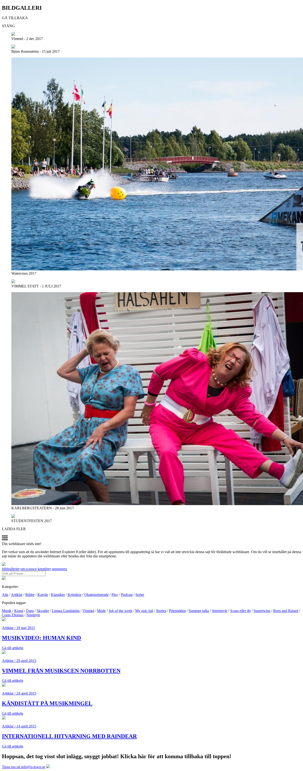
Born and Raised (285, 611)
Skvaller (43, 611)
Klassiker (58, 595)
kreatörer (44, 569)
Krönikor (74, 595)
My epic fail (144, 611)
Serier (139, 595)
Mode (101, 611)
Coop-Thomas (12, 615)
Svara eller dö (240, 611)
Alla (5, 595)
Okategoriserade (96, 595)
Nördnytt (33, 615)
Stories (161, 611)
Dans (30, 611)
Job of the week (120, 611)
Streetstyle (219, 611)
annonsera (59, 569)
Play (114, 595)
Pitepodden (177, 611)
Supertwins (262, 611)
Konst (18, 611)
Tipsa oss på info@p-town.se (23, 767)
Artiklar (16, 595)
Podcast (127, 595)
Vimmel (88, 611)
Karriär (42, 595)
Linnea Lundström (66, 611)
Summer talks (199, 611)
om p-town (28, 569)
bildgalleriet (10, 569)
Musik (6, 611)
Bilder (30, 595)
